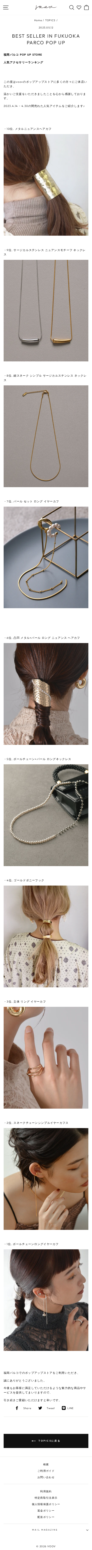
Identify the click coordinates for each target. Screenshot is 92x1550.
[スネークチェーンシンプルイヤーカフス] (46, 1229)
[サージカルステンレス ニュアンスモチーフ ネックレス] (46, 360)
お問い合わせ (46, 1477)
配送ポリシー (46, 1517)
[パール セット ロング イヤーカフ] (46, 607)
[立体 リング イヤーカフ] (46, 1107)
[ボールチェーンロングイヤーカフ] (46, 1350)
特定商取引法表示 (46, 1497)
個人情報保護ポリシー (46, 1504)
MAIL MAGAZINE (45, 1529)
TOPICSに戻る (49, 1440)
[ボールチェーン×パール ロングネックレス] (46, 865)
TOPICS (50, 20)
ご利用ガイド (46, 1470)
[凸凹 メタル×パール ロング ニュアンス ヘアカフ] (46, 743)
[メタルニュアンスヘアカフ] (46, 234)
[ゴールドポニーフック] (46, 986)
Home (38, 20)
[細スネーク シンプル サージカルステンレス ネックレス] (46, 486)
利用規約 (46, 1491)
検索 (46, 1464)
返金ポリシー (46, 1510)
